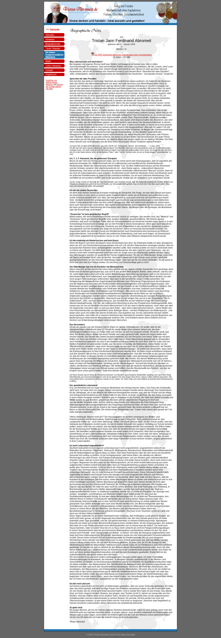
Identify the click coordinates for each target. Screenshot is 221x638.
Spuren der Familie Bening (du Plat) (54, 86)
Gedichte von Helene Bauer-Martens (52, 82)
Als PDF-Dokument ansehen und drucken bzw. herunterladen (123, 55)
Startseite (55, 29)
